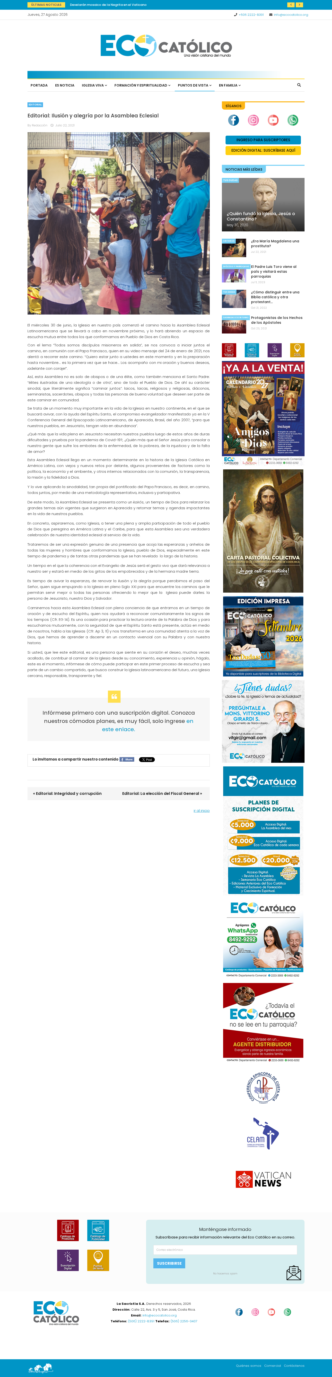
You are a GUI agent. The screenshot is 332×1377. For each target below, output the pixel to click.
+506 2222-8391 (251, 15)
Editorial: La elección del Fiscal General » (162, 793)
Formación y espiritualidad (140, 85)
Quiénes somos (248, 1365)
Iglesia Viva (93, 85)
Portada (39, 85)
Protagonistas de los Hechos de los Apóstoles (277, 320)
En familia (228, 85)
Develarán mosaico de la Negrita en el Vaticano (108, 4)
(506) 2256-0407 (184, 1321)
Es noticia (64, 85)
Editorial (35, 104)
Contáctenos (294, 1365)
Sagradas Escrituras (236, 317)
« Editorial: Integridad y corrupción (67, 793)
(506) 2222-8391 (141, 1321)
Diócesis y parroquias (236, 266)
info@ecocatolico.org (291, 15)
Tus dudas (230, 180)
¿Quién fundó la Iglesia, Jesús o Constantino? (261, 216)
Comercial (272, 1365)
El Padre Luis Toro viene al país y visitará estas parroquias (274, 271)
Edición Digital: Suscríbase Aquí (263, 150)
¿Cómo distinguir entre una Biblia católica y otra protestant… (275, 297)
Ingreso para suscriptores (263, 139)
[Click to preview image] (118, 223)
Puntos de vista (193, 85)
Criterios (229, 241)
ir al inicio (202, 810)
